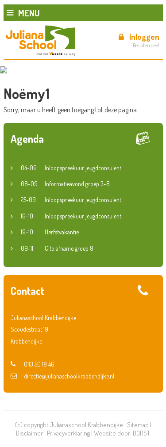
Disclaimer (29, 433)
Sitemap (138, 424)
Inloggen (144, 37)
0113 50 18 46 (39, 364)
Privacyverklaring (68, 433)
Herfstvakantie (50, 232)
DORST (141, 433)
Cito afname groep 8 (57, 248)
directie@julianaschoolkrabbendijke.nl (69, 376)
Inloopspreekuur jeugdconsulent (71, 168)
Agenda (27, 138)
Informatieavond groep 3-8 (65, 183)
